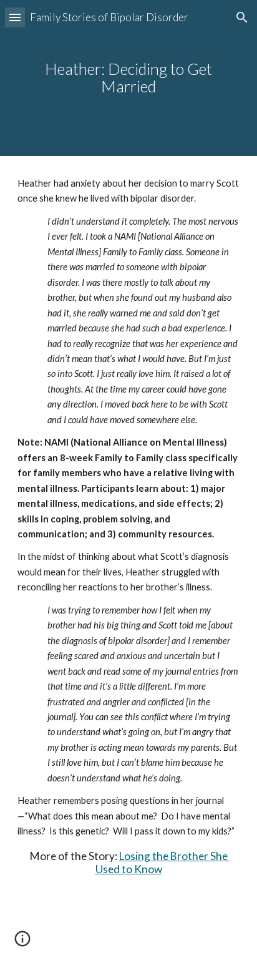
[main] (128, 78)
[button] (15, 17)
